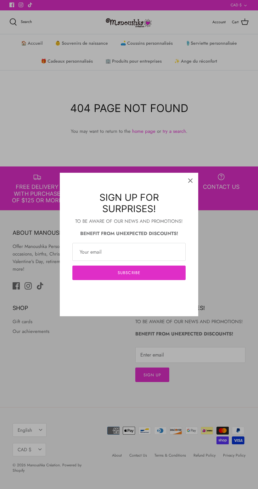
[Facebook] (119, 291)
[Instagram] (129, 291)
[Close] (190, 181)
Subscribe (129, 273)
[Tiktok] (138, 291)
